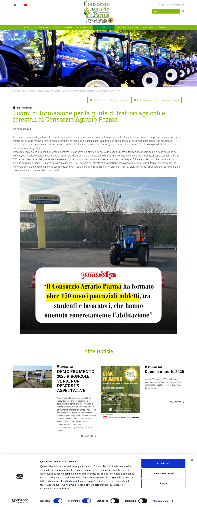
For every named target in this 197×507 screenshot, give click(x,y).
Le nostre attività (62, 27)
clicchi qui (71, 481)
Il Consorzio (41, 27)
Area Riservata (177, 5)
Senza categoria (29, 91)
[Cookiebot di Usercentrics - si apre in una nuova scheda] (19, 501)
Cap (18, 91)
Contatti (163, 27)
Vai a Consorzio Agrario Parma (109, 100)
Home (27, 27)
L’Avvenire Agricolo (127, 27)
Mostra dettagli (161, 501)
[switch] (86, 500)
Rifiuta (163, 483)
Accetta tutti (163, 463)
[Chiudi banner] (192, 460)
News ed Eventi (104, 27)
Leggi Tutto (87, 436)
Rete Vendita (84, 27)
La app (161, 5)
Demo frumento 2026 (164, 371)
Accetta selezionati (163, 473)
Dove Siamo (148, 27)
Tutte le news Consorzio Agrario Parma (158, 100)
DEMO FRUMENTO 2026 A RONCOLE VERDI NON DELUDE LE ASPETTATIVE (75, 381)
